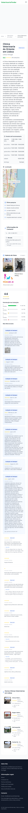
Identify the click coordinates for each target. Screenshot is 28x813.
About (2, 777)
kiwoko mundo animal (13, 208)
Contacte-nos (4, 779)
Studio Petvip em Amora (13, 205)
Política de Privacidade (7, 784)
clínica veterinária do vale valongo (13, 214)
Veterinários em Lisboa (10, 36)
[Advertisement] (14, 19)
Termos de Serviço (6, 782)
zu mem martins (11, 210)
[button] (14, 183)
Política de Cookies (6, 786)
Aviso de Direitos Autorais (8, 789)
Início (2, 36)
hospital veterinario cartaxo (14, 217)
